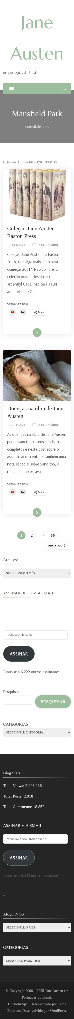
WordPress (58, 1010)
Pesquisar (11, 691)
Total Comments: (18, 806)
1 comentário (47, 245)
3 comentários (48, 425)
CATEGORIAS (15, 724)
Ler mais (31, 332)
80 (54, 535)
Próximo (55, 545)
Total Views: (14, 785)
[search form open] (64, 88)
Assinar (19, 654)
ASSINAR (19, 858)
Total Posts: (13, 796)
